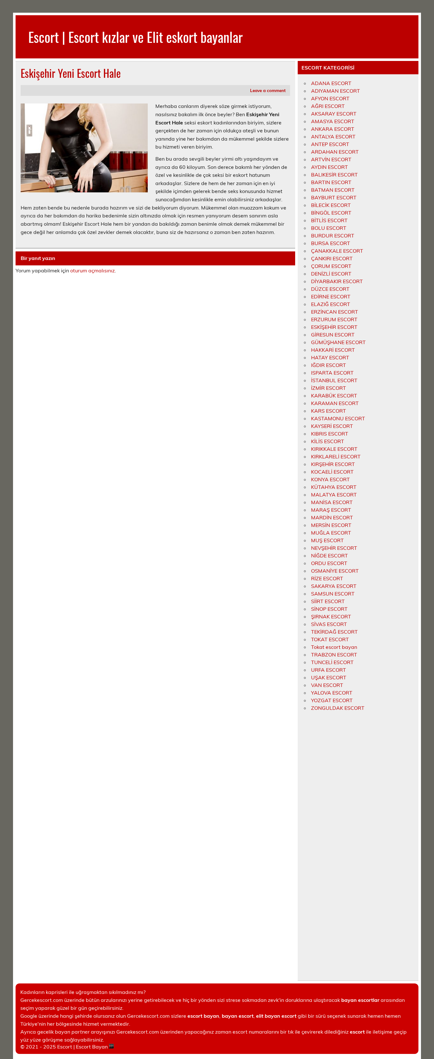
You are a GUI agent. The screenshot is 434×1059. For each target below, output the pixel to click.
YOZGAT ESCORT (332, 700)
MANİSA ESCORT (332, 502)
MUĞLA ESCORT (331, 533)
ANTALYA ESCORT (333, 136)
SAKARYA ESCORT (333, 586)
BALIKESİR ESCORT (334, 174)
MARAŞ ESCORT (331, 510)
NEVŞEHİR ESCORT (334, 548)
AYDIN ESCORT (329, 167)
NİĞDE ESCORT (329, 555)
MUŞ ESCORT (327, 540)
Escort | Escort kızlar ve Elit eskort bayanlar (135, 36)
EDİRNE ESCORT (330, 296)
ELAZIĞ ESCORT (330, 304)
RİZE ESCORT (327, 578)
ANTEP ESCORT (330, 144)
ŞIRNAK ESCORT (331, 616)
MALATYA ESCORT (334, 494)
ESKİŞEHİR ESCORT (334, 327)
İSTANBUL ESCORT (334, 380)
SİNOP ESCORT (329, 609)
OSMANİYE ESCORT (335, 571)
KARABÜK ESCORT (334, 395)
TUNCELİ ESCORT (332, 662)
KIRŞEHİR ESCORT (333, 464)
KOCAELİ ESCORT (332, 472)
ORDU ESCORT (329, 563)
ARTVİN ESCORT (331, 159)
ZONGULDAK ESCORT (337, 708)
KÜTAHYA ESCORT (333, 487)
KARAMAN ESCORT (335, 403)
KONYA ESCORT (330, 479)
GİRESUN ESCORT (333, 334)
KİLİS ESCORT (327, 441)
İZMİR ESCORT (328, 388)
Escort (64, 1046)
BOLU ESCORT (328, 228)
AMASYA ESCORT (332, 121)
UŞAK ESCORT (328, 677)
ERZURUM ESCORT (334, 319)
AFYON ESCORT (330, 98)
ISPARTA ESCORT (332, 373)
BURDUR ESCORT (332, 235)
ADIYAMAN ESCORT (335, 91)
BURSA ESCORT (330, 243)
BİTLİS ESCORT (329, 220)
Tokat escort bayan (334, 647)
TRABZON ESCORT (334, 654)
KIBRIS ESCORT (329, 433)
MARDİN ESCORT (332, 517)
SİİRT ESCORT (328, 601)
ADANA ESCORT (331, 83)
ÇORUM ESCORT (331, 266)
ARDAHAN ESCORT (335, 152)
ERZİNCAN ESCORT (334, 312)
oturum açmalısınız (92, 270)
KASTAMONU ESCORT (338, 418)
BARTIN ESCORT (331, 182)
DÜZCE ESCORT (330, 289)
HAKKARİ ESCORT (333, 350)
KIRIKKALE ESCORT (334, 449)
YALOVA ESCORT (331, 692)
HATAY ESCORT (330, 357)
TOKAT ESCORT (330, 639)
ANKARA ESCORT (332, 129)
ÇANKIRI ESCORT (332, 258)
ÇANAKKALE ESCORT (337, 251)
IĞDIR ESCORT (328, 365)
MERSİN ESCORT (331, 525)
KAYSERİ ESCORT (332, 426)
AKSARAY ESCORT (333, 113)
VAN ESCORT (327, 685)
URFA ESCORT (328, 670)
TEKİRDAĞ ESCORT (334, 632)
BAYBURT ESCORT (333, 197)
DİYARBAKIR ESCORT (337, 281)
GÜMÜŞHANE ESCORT (338, 342)
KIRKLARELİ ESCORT (336, 456)
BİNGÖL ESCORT (331, 213)
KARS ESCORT (328, 411)
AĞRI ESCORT (328, 106)
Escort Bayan (92, 1046)
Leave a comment (268, 90)
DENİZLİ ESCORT (331, 273)
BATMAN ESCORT (333, 190)
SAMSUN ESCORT (333, 593)
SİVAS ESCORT (329, 624)
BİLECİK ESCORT (331, 205)
